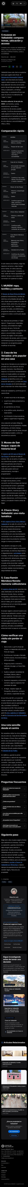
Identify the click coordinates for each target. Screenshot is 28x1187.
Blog (2, 1165)
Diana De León (5, 57)
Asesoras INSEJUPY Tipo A (7, 1149)
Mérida (10, 881)
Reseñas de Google (17, 947)
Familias (4, 881)
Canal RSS (3, 1167)
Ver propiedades (14, 1131)
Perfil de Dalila (16, 944)
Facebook (3, 1172)
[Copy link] (20, 66)
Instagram (3, 1174)
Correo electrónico (5, 1179)
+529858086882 (6, 1156)
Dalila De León (11, 59)
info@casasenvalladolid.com (7, 1158)
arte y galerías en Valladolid (15, 713)
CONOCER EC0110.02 (14, 908)
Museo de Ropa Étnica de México (14, 294)
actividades (17, 553)
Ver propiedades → (5, 1163)
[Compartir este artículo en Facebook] (13, 66)
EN (20, 3)
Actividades (7, 24)
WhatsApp (14, 1135)
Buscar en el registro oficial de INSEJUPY (13, 940)
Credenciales (7, 947)
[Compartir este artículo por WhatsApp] (9, 66)
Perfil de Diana (7, 944)
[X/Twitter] (17, 66)
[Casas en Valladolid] (3, 3)
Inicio (2, 24)
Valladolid (4, 379)
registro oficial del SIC (10, 589)
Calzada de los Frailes (10, 750)
